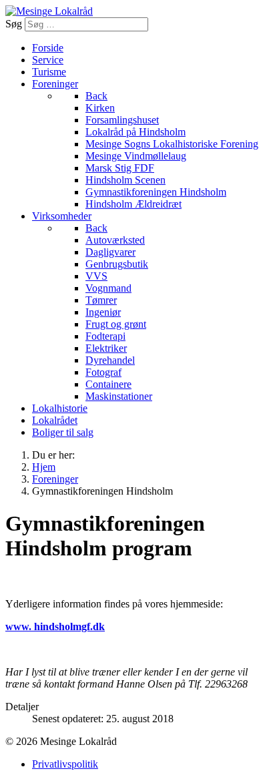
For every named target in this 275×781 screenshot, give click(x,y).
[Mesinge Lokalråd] (49, 11)
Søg (13, 23)
